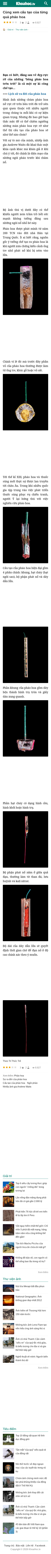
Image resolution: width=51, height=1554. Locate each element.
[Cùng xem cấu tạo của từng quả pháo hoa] (25, 314)
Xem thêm (43, 1272)
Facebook (40, 1545)
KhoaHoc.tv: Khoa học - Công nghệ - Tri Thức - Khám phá (25, 3)
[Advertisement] (25, 52)
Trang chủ (9, 1545)
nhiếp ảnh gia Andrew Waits (17, 1086)
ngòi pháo (32, 1083)
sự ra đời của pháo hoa (15, 1079)
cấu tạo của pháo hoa (14, 1083)
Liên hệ (29, 1545)
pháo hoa (19, 1075)
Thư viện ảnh (21, 29)
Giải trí (10, 29)
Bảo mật (20, 1545)
